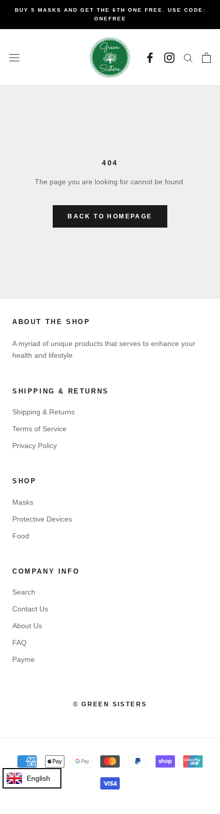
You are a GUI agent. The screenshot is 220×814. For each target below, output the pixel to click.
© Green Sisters (110, 704)
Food (20, 536)
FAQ (19, 642)
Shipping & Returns (43, 412)
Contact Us (30, 609)
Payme (23, 659)
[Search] (188, 57)
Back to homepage (110, 216)
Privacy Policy (34, 445)
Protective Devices (42, 519)
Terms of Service (39, 429)
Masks (22, 502)
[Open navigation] (14, 57)
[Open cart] (206, 58)
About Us (27, 626)
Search (23, 592)
